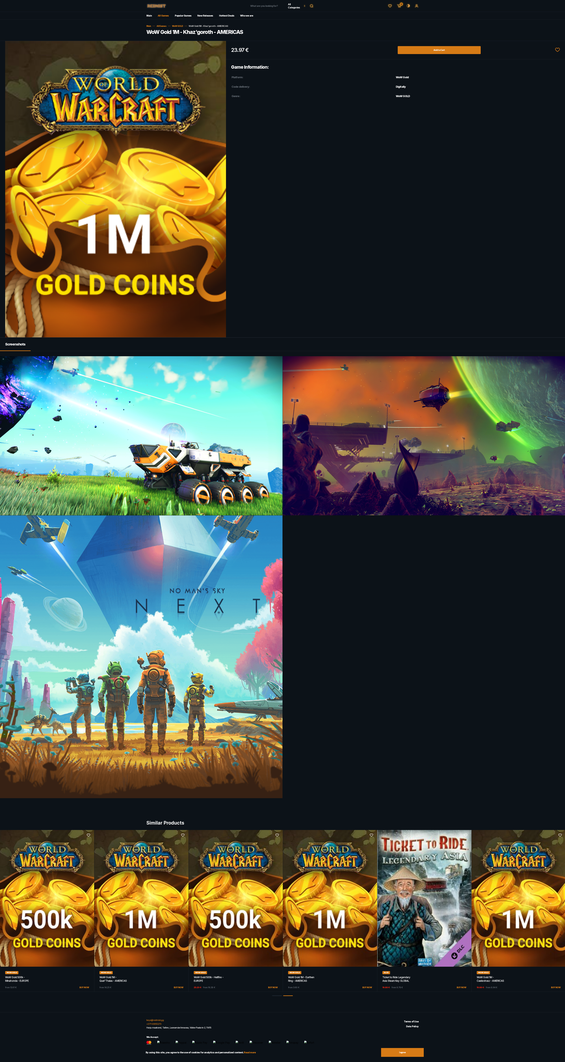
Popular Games (183, 15)
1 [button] (277, 995)
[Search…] (312, 5)
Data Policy (412, 1026)
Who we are (246, 15)
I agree (402, 1052)
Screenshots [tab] (15, 344)
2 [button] (288, 995)
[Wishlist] (390, 5)
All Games (163, 15)
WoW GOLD (177, 26)
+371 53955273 (153, 1024)
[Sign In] (417, 5)
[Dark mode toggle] (407, 6)
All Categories (294, 6)
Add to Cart (439, 50)
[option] (47, 911)
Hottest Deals (226, 15)
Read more (250, 1052)
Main (149, 15)
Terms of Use (411, 1021)
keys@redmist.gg (155, 1020)
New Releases (205, 15)
